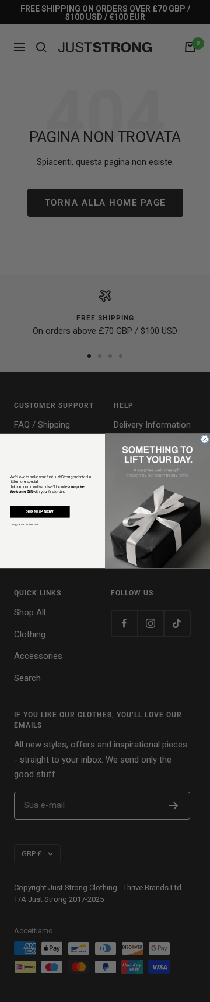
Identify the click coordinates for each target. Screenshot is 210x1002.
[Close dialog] (205, 439)
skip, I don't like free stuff (25, 524)
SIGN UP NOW (39, 511)
